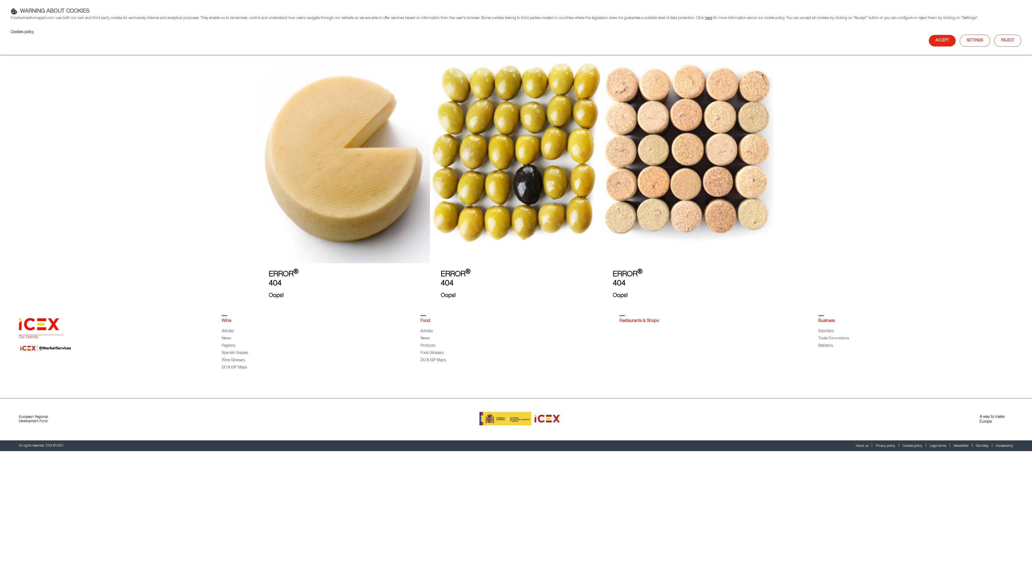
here (708, 18)
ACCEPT (942, 40)
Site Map (982, 446)
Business (826, 321)
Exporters (826, 331)
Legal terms (938, 446)
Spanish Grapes (235, 353)
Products (428, 346)
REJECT (1007, 40)
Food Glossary (432, 353)
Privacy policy (886, 446)
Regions (228, 346)
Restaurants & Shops (639, 321)
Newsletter (961, 446)
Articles (228, 331)
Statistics (825, 346)
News (226, 338)
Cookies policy (22, 32)
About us (862, 446)
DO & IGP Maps (234, 367)
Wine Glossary (233, 360)
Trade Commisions (833, 338)
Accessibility (1004, 446)
